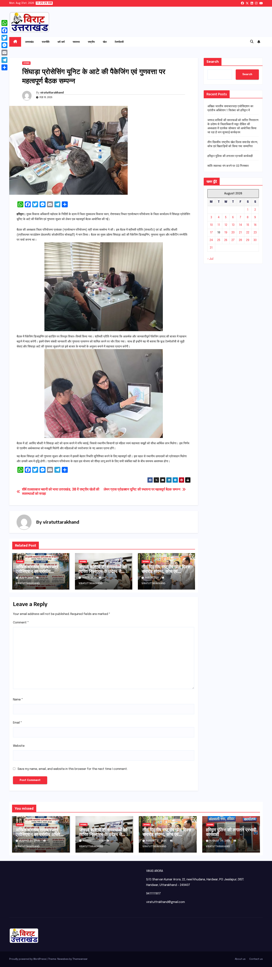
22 (247, 232)
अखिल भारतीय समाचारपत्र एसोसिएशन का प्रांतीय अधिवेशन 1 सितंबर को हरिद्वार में (40, 571)
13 (233, 225)
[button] (251, 42)
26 (225, 240)
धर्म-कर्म (61, 41)
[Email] (4, 52)
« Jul (210, 259)
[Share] (4, 67)
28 (240, 240)
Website (19, 745)
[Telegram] (4, 60)
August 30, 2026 (220, 841)
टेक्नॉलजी (119, 41)
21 (240, 232)
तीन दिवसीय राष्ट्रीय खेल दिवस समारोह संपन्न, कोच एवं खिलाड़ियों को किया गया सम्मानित (166, 573)
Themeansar (80, 959)
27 (233, 240)
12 (225, 225)
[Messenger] (4, 45)
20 (233, 232)
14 (240, 225)
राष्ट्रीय (91, 41)
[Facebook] (4, 30)
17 (211, 232)
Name (18, 699)
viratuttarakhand (52, 92)
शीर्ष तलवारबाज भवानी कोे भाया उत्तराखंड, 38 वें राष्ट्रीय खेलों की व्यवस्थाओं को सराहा (60, 492)
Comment (21, 622)
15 (247, 225)
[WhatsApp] (4, 23)
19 (225, 232)
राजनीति (45, 41)
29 (247, 240)
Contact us (256, 959)
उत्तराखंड (29, 41)
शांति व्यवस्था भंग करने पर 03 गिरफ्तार (228, 166)
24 (211, 240)
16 (255, 225)
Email (17, 722)
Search (212, 62)
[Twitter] (4, 37)
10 (211, 225)
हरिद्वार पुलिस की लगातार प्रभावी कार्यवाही (230, 156)
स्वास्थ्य (76, 41)
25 (218, 240)
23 (255, 232)
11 (218, 225)
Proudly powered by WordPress (28, 959)
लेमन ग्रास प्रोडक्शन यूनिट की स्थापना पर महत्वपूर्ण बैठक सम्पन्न (142, 489)
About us (240, 959)
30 (255, 240)
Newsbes (63, 959)
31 (211, 248)
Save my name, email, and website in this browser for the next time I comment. (72, 769)
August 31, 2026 (30, 841)
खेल (105, 41)
